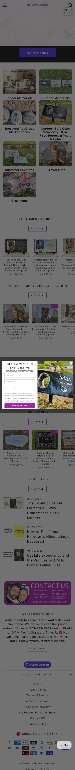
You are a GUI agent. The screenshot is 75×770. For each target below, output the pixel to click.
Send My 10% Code (19, 406)
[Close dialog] (71, 363)
